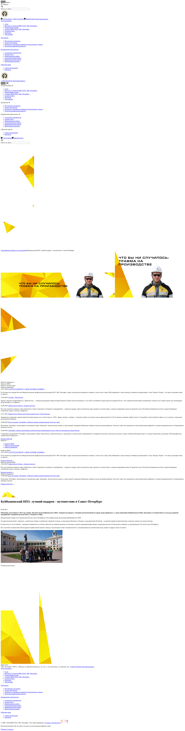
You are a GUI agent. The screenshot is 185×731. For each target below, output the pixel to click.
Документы (4, 38)
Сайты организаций (11, 68)
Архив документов (11, 43)
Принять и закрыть (7, 729)
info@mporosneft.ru (42, 19)
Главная (3, 250)
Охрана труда (9, 54)
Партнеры (8, 33)
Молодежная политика (12, 61)
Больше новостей (6, 439)
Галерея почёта (10, 31)
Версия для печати (9, 565)
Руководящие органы (12, 27)
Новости (9, 250)
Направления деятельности (10, 49)
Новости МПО (9, 444)
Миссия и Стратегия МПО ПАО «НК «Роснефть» (21, 26)
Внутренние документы (12, 41)
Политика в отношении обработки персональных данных (24, 44)
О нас (6, 24)
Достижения (9, 34)
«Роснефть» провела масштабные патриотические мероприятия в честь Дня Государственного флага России (43, 430)
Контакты (8, 70)
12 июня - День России (15, 397)
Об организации (6, 21)
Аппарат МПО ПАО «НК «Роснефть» (17, 29)
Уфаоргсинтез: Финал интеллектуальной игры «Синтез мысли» (29, 414)
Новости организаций (19, 250)
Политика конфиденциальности (15, 46)
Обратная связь (6, 65)
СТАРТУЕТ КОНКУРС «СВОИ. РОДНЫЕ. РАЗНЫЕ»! (26, 389)
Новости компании (11, 447)
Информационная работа (13, 60)
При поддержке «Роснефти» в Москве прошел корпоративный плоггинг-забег (34, 422)
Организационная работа (13, 58)
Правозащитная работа (12, 56)
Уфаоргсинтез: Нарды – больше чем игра (21, 405)
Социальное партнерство (13, 53)
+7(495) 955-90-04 (18, 19)
